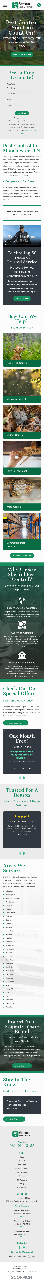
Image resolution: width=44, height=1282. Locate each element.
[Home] (22, 5)
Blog (22, 1184)
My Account (22, 1180)
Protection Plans (21, 1168)
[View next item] (24, 777)
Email (9, 99)
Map (22, 1216)
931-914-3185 (22, 1145)
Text (14, 768)
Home (22, 1157)
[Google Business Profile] (24, 1247)
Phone (9, 105)
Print (29, 768)
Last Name (11, 94)
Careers (22, 1176)
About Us (22, 1161)
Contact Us (22, 1187)
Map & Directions (22, 1206)
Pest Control (22, 1165)
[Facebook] (20, 1247)
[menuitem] (11, 1271)
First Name (11, 88)
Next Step (22, 113)
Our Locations (22, 1172)
